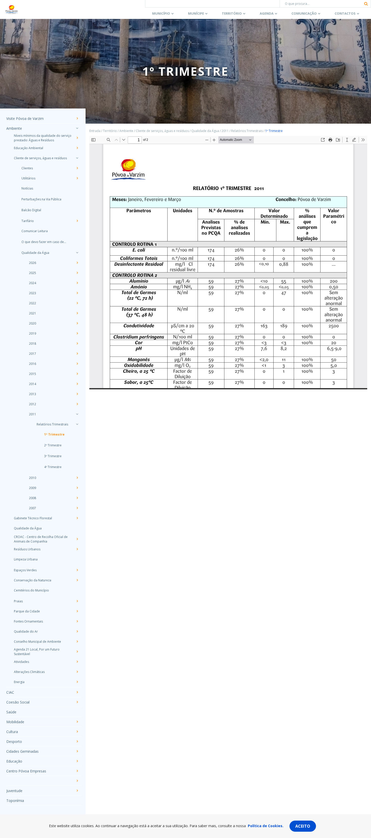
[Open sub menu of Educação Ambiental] (77, 148)
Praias (18, 601)
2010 (32, 478)
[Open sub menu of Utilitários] (77, 178)
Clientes (27, 168)
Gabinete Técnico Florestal (33, 518)
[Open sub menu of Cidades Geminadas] (77, 751)
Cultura (12, 731)
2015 (32, 374)
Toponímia (15, 800)
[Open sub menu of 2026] (77, 262)
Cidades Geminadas (22, 751)
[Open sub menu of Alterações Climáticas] (77, 672)
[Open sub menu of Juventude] (77, 790)
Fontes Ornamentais (28, 621)
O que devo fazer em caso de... (43, 242)
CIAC (10, 692)
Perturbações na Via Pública (41, 199)
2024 (32, 283)
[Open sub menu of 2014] (77, 384)
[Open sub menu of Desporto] (77, 741)
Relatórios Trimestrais (52, 424)
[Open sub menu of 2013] (77, 394)
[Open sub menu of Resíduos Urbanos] (77, 549)
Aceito (302, 826)
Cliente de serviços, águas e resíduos (40, 158)
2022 (32, 303)
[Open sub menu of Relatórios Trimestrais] (77, 424)
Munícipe (196, 13)
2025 (32, 273)
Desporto (14, 741)
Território (232, 13)
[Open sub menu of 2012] (77, 404)
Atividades (21, 662)
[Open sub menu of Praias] (77, 601)
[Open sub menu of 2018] (77, 343)
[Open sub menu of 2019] (77, 333)
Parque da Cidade (27, 611)
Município (161, 13)
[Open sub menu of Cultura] (77, 731)
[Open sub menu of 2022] (77, 303)
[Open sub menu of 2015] (77, 374)
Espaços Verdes (25, 570)
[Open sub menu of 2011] (77, 414)
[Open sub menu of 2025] (77, 273)
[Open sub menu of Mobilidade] (77, 721)
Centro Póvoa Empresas (26, 771)
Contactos (345, 13)
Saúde (11, 712)
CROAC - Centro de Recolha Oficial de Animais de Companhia (41, 539)
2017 (32, 354)
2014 (32, 384)
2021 (32, 313)
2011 (32, 414)
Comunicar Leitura (34, 231)
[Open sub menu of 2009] (77, 488)
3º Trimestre (53, 456)
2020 (32, 323)
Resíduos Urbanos (27, 549)
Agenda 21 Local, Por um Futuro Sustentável (37, 651)
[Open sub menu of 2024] (77, 283)
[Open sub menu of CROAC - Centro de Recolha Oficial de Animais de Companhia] (77, 539)
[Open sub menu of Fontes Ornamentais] (77, 621)
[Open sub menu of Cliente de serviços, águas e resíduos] (77, 158)
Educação (14, 761)
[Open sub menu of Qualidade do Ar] (77, 631)
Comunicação (304, 13)
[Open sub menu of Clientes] (77, 168)
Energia (19, 682)
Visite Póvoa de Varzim (25, 118)
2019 (32, 333)
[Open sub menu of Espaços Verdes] (77, 570)
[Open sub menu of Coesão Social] (77, 702)
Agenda (267, 13)
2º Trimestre (53, 445)
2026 (32, 263)
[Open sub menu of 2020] (77, 323)
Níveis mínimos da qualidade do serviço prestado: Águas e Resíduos (42, 137)
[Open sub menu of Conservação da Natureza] (77, 580)
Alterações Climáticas (29, 672)
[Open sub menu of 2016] (77, 363)
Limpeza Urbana (26, 559)
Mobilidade (15, 721)
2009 (32, 488)
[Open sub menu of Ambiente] (77, 128)
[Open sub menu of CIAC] (77, 692)
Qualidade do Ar (26, 631)
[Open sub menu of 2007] (77, 508)
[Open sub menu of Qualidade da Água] (77, 252)
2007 (32, 508)
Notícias (27, 188)
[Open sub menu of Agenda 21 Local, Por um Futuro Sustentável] (77, 651)
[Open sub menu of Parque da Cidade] (77, 611)
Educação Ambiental (28, 148)
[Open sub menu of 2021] (77, 313)
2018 (32, 343)
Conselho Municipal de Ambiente (37, 641)
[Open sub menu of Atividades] (77, 661)
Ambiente (14, 128)
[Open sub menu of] (77, 781)
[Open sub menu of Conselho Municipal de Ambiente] (77, 641)
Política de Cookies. (265, 825)
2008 (32, 498)
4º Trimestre (53, 467)
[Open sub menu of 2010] (77, 477)
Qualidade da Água (35, 253)
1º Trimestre (54, 434)
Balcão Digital (31, 210)
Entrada (94, 131)
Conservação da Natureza (32, 580)
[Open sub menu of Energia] (77, 682)
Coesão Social (18, 702)
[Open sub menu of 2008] (77, 498)
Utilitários (28, 178)
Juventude (14, 790)
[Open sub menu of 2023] (77, 293)
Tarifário (27, 221)
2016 (32, 364)
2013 (32, 394)
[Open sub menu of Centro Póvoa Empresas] (77, 771)
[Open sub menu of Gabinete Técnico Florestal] (77, 518)
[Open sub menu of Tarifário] (77, 221)
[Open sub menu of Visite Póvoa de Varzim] (77, 118)
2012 (32, 404)
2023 (32, 293)
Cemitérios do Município (31, 590)
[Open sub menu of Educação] (77, 761)
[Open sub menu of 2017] (77, 353)
